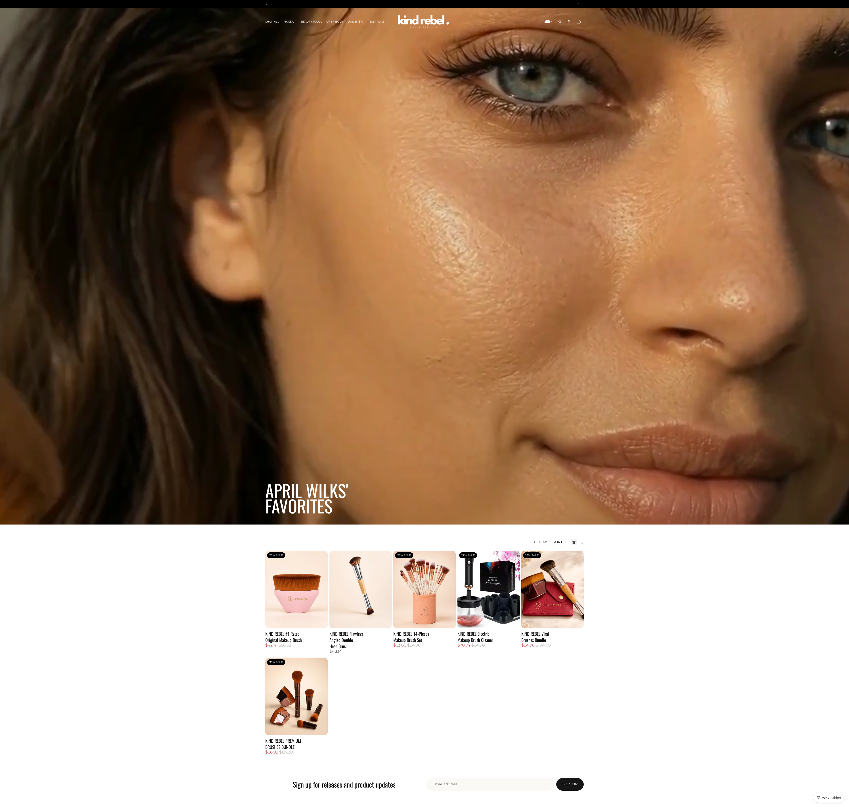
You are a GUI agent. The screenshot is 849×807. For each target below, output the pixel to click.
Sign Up (569, 784)
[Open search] (560, 22)
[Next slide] (513, 589)
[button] (559, 542)
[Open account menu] (569, 22)
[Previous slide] (464, 589)
